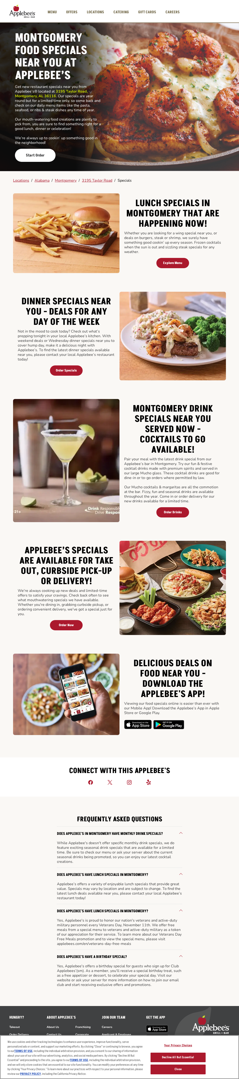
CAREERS (172, 12)
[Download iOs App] (138, 724)
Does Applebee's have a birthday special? (92, 956)
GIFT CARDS (147, 12)
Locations (21, 180)
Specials (125, 180)
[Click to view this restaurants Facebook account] (90, 782)
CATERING (121, 12)
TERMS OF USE (23, 1051)
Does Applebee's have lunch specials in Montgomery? (102, 874)
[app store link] (157, 1029)
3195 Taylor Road (97, 180)
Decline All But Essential (178, 1057)
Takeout (14, 1027)
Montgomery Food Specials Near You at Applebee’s (51, 57)
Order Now (66, 625)
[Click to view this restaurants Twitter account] (110, 782)
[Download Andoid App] (168, 724)
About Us (53, 1027)
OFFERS (71, 12)
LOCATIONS (95, 12)
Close (178, 1069)
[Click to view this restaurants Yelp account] (148, 782)
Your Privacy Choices (178, 1045)
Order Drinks (173, 512)
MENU (52, 12)
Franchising (83, 1027)
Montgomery (66, 180)
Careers (107, 1027)
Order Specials (66, 370)
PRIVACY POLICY (30, 1074)
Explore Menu (172, 263)
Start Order (35, 155)
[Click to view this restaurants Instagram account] (129, 782)
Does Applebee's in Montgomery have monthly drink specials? (110, 833)
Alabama (42, 180)
